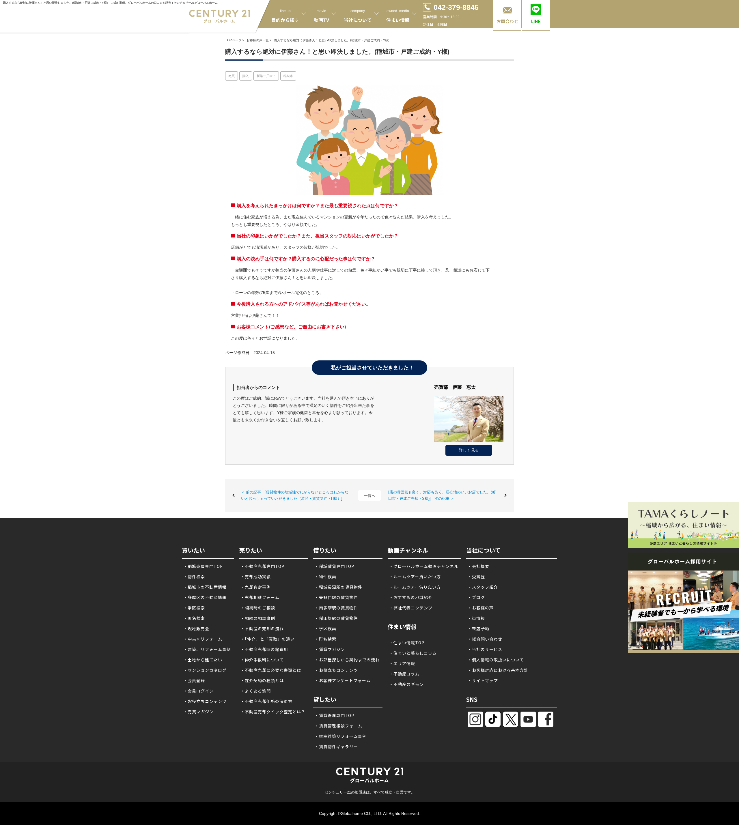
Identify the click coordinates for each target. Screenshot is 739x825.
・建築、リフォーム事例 (207, 649)
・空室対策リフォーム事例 (341, 736)
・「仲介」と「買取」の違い (267, 639)
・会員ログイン (198, 691)
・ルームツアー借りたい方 (415, 587)
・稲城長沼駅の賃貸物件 (338, 587)
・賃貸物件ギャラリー (336, 746)
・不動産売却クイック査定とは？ (272, 711)
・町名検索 (194, 618)
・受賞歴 (476, 576)
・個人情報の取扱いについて (496, 660)
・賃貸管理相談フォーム (338, 726)
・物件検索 (194, 576)
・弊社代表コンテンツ (410, 608)
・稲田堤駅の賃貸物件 (336, 618)
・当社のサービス (485, 649)
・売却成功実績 (255, 576)
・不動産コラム (404, 674)
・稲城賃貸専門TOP (334, 566)
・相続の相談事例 (257, 618)
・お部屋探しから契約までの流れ (347, 660)
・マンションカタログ (205, 670)
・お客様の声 (481, 608)
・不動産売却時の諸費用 (264, 649)
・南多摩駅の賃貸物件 (336, 608)
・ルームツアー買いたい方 (415, 576)
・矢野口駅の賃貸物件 (336, 597)
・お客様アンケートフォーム (343, 680)
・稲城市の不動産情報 (205, 587)
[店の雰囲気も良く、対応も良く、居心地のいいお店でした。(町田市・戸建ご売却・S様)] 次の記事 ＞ (442, 495)
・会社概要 (478, 566)
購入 (245, 76)
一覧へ (369, 495)
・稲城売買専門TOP (203, 566)
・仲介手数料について (262, 660)
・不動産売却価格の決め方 (266, 701)
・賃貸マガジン (330, 649)
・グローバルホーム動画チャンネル (423, 566)
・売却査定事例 (255, 587)
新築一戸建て (266, 76)
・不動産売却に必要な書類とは (270, 670)
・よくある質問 (255, 691)
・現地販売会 (196, 628)
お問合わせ (507, 21)
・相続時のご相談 (257, 608)
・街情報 (476, 618)
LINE (536, 21)
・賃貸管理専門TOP (334, 715)
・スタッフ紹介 (483, 587)
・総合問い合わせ (485, 639)
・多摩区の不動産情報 (205, 597)
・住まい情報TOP (406, 643)
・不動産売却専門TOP (262, 566)
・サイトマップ (483, 680)
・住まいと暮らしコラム (413, 653)
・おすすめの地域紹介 (410, 597)
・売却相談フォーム (259, 597)
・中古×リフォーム (202, 639)
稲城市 (288, 76)
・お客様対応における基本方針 (498, 670)
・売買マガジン (198, 711)
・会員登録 (194, 680)
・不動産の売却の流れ (262, 628)
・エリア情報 (402, 663)
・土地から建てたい (202, 660)
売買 (231, 76)
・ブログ (476, 597)
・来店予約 (478, 628)
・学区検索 (194, 608)
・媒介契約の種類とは (262, 680)
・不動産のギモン (406, 684)
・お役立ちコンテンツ (205, 701)
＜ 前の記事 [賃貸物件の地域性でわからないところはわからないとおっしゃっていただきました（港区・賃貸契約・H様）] (294, 495)
